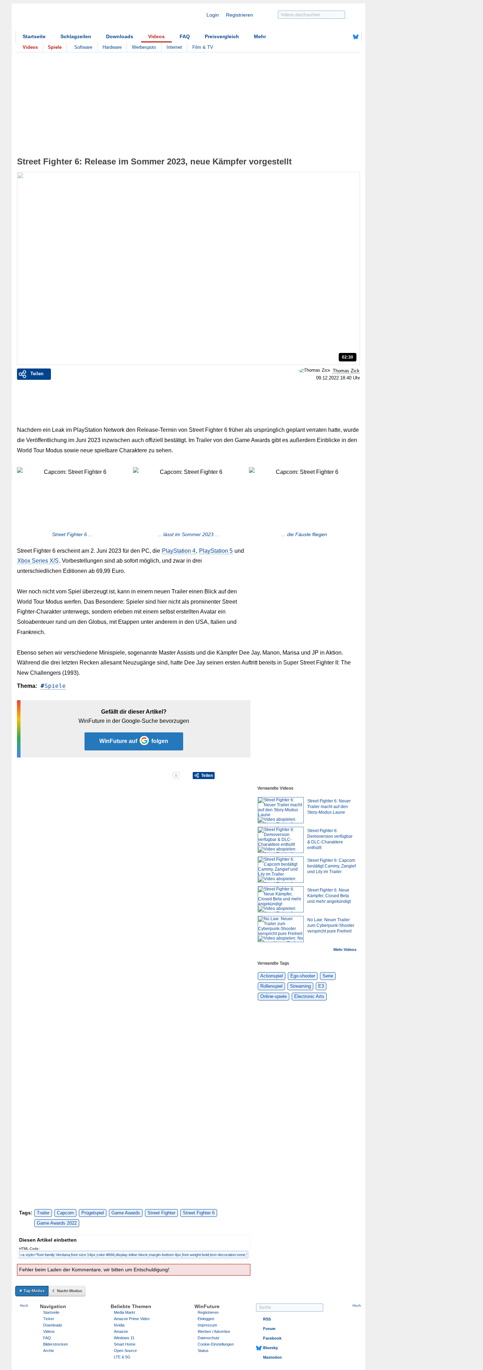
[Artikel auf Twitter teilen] (94, 775)
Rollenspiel (271, 986)
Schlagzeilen (75, 36)
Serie (327, 976)
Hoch (24, 1305)
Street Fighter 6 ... (72, 534)
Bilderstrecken (55, 1344)
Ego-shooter (302, 976)
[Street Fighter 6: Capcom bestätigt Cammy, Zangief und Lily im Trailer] (280, 869)
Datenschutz (209, 1338)
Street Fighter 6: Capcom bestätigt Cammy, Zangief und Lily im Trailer (331, 866)
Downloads (119, 36)
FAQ (185, 36)
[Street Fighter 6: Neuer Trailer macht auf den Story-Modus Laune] (280, 810)
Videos (156, 36)
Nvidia (119, 1325)
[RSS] (333, 37)
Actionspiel (271, 976)
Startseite (34, 36)
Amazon (121, 1331)
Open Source (125, 1350)
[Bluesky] (356, 37)
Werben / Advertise (214, 1331)
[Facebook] (344, 37)
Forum (269, 1329)
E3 (321, 986)
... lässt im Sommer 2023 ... (188, 534)
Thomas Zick (346, 370)
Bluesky (270, 1348)
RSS (267, 1319)
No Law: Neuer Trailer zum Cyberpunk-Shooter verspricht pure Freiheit (330, 925)
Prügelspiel (92, 1212)
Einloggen (206, 1319)
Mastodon (272, 1357)
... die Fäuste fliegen (304, 534)
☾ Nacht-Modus (67, 1291)
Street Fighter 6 (199, 1212)
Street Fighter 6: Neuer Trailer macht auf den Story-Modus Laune (329, 807)
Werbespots (144, 47)
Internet (174, 47)
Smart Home (124, 1344)
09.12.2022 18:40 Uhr (338, 378)
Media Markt (124, 1312)
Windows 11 (124, 1338)
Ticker (48, 1319)
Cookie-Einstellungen (216, 1344)
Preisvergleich (222, 36)
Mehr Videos (344, 949)
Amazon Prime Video (132, 1319)
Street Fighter (161, 1212)
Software (83, 47)
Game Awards (125, 1212)
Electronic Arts (309, 996)
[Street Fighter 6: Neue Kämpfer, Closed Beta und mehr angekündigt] (280, 899)
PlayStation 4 (179, 551)
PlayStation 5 (216, 551)
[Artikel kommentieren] (146, 775)
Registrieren (239, 15)
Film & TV (202, 47)
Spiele (55, 686)
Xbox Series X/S (38, 561)
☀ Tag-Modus (32, 1291)
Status (203, 1350)
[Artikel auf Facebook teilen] (41, 775)
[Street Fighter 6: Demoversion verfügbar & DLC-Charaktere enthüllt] (280, 840)
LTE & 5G (122, 1357)
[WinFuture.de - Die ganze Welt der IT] (75, 19)
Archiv (48, 1350)
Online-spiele (273, 996)
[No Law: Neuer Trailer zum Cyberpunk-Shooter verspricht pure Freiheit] (280, 929)
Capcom (65, 1212)
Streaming (300, 986)
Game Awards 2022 (57, 1223)
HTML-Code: (29, 1248)
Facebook (272, 1338)
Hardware (112, 47)
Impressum (207, 1325)
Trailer (43, 1212)
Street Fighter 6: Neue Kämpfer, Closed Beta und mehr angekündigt (329, 896)
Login (212, 15)
